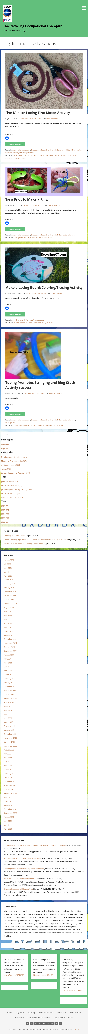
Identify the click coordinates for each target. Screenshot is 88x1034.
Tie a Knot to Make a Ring (26, 199)
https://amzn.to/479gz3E (43, 975)
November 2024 (10, 643)
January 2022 (9, 777)
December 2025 (10, 592)
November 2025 (10, 596)
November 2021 (10, 785)
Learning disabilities (64, 150)
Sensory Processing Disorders (23, 153)
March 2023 (8, 722)
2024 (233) (5, 514)
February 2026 (9, 584)
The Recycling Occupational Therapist (32, 26)
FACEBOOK (61, 1012)
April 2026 (8, 576)
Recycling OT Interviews (63, 1017)
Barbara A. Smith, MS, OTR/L (31, 119)
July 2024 (7, 659)
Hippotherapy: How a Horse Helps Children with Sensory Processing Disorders (35, 845)
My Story (31, 1012)
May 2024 (7, 667)
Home (9, 1012)
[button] (84, 5)
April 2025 (8, 623)
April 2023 (8, 718)
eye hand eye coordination (23, 425)
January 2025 (9, 635)
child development (24, 150)
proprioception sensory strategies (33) (16, 489)
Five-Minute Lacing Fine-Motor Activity (37, 112)
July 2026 (7, 564)
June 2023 (8, 710)
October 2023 (9, 694)
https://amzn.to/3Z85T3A (14, 975)
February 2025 (9, 631)
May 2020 (7, 825)
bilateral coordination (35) (11, 485)
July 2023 (7, 706)
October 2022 (9, 742)
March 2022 (8, 769)
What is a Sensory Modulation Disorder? (20, 879)
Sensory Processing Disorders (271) (15, 473)
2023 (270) (5, 518)
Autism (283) (6, 469)
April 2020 (8, 829)
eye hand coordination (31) (12, 497)
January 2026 (9, 588)
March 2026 (8, 580)
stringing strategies (19, 158)
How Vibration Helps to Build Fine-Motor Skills (22, 858)
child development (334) (10, 465)
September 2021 (10, 793)
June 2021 (8, 797)
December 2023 (10, 686)
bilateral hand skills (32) (10, 493)
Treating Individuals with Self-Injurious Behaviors (24, 868)
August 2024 (9, 655)
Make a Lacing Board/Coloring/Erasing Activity (44, 287)
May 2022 (7, 761)
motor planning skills (56, 425)
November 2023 (10, 690)
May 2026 (7, 572)
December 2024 (10, 639)
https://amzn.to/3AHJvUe (72, 990)
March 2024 (8, 675)
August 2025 (9, 607)
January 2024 (9, 682)
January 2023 (9, 730)
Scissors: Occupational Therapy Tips (18, 889)
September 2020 (10, 813)
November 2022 (10, 738)
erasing (22, 323)
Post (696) (5, 444)
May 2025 (7, 619)
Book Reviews (75, 1012)
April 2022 (8, 765)
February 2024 (9, 678)
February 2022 (9, 773)
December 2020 (10, 809)
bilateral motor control (21, 155)
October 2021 (9, 789)
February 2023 (9, 726)
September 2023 (10, 698)
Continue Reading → (15, 144)
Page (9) (4, 448)
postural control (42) (9, 481)
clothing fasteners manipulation (24, 238)
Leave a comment (52, 119)
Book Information (46, 1012)
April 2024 (8, 671)
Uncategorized (10, 423)
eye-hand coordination (37, 155)
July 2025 (7, 611)
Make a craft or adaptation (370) (14, 461)
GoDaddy (75, 1029)
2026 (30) (4, 506)
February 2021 (9, 801)
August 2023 (9, 702)
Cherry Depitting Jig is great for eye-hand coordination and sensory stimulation (36, 540)
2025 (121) (5, 510)
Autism (14, 150)
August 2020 (9, 817)
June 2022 (8, 758)
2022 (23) (4, 522)
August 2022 (9, 750)
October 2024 (9, 647)
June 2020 (8, 821)
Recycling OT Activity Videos (38, 1017)
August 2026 (9, 560)
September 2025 (10, 603)
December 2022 (10, 734)
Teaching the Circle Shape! (14, 536)
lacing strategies (47, 323)
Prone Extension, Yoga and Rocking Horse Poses (23, 544)
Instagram (19, 1017)
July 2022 (7, 754)
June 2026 (8, 568)
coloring (16, 323)
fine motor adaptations (54, 155)
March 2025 (8, 627)
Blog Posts (19, 1012)
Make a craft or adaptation (66, 235)
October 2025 (9, 599)
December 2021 (10, 781)
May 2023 (7, 714)
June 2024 (8, 663)
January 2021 (9, 805)
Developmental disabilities (40, 150)
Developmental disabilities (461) (14, 457)
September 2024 (10, 651)
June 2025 (8, 615)
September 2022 (10, 746)
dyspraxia (53, 150)
